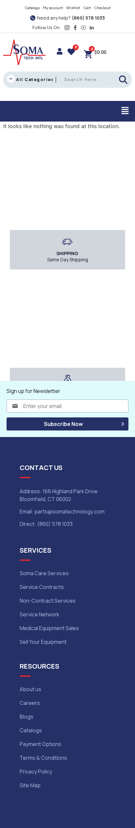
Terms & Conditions (43, 757)
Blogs (26, 716)
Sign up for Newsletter (33, 391)
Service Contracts (42, 587)
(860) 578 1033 (88, 18)
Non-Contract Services (48, 600)
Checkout (102, 8)
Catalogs (32, 8)
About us (30, 689)
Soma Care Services (44, 573)
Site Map (30, 785)
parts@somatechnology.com (69, 511)
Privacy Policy (36, 771)
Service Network (39, 614)
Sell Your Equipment (43, 641)
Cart (87, 8)
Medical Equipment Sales (49, 628)
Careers (30, 702)
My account (53, 8)
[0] (71, 52)
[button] (125, 111)
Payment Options (40, 744)
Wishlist (73, 8)
